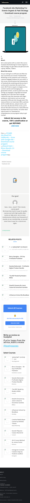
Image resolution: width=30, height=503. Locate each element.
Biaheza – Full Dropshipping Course (8, 490)
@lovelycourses (10, 345)
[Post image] (5, 249)
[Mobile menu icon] (26, 2)
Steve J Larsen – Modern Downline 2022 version (11, 500)
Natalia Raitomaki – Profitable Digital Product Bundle (19, 267)
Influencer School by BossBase (19, 295)
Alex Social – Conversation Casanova (8, 493)
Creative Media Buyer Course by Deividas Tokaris (18, 421)
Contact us (2, 483)
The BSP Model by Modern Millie (17, 277)
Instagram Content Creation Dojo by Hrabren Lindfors (18, 452)
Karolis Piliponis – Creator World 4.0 (17, 432)
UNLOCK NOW (15, 323)
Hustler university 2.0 (5, 497)
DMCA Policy (3, 477)
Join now (15, 126)
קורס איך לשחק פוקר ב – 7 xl (18, 247)
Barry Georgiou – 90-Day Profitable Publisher (17, 257)
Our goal (15, 196)
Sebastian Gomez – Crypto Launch (8, 487)
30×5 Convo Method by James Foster (18, 441)
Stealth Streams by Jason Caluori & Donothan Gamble (18, 286)
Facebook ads (6, 164)
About (1, 474)
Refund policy (3, 480)
